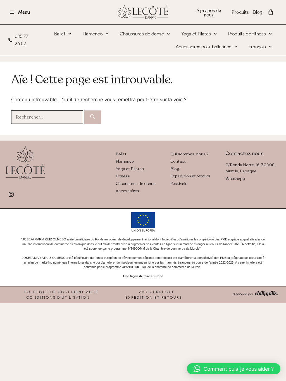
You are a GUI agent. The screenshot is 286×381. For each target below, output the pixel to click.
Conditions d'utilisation (58, 297)
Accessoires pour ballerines (203, 46)
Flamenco (93, 34)
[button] (233, 368)
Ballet (59, 34)
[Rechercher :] (47, 117)
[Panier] (270, 12)
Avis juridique (157, 292)
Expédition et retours (154, 297)
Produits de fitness (247, 34)
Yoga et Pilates (196, 34)
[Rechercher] (92, 117)
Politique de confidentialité (61, 292)
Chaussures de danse (142, 34)
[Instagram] (11, 194)
